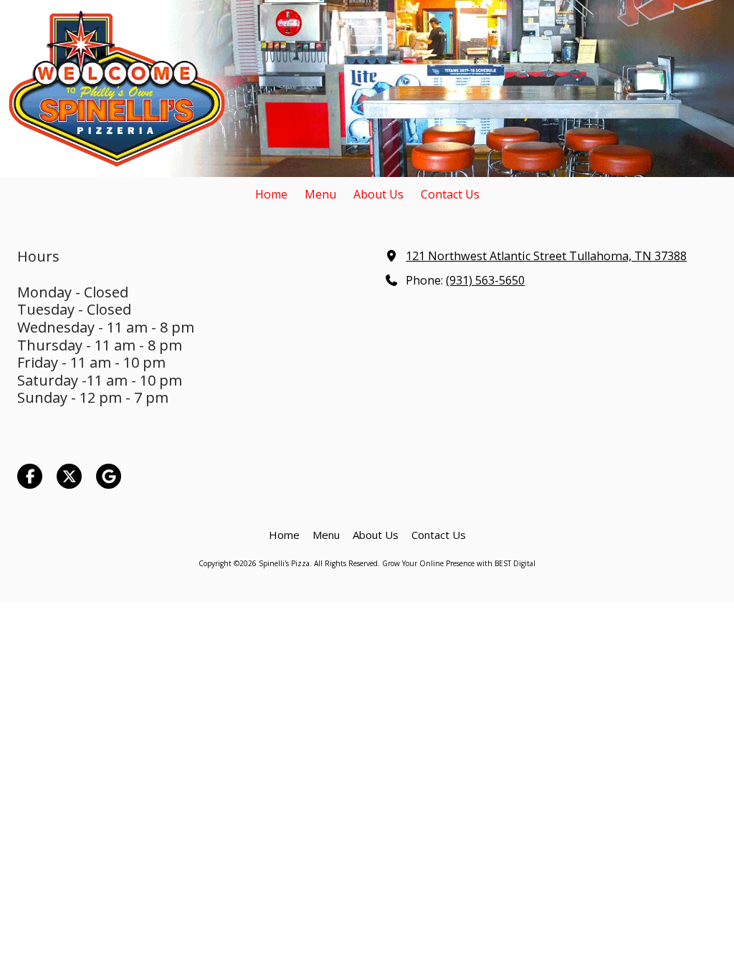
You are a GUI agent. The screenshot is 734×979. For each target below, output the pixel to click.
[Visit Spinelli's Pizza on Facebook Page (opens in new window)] (29, 476)
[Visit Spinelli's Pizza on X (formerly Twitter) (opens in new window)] (69, 476)
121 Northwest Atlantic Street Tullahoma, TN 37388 (546, 256)
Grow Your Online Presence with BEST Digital (458, 563)
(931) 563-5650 (485, 280)
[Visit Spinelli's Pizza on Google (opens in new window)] (108, 476)
